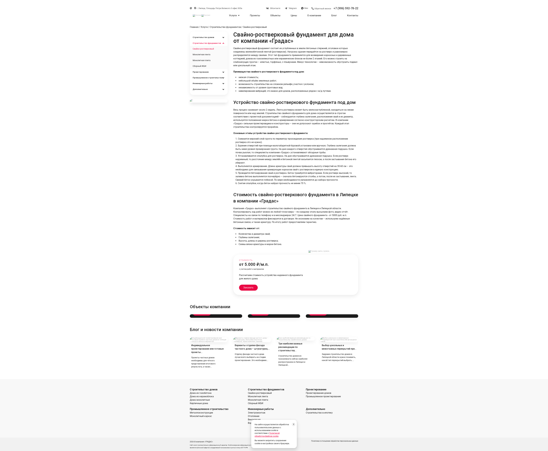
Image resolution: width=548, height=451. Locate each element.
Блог (334, 15)
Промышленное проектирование (323, 396)
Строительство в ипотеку (319, 412)
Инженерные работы (202, 83)
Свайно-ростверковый (255, 27)
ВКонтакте (275, 8)
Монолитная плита (201, 60)
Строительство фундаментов (225, 27)
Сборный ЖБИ (199, 66)
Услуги (233, 15)
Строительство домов (203, 37)
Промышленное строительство (208, 77)
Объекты (275, 15)
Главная (194, 27)
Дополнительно (200, 89)
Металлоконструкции (201, 412)
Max (306, 8)
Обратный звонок (322, 8)
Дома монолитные (200, 399)
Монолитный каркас (201, 416)
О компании (314, 15)
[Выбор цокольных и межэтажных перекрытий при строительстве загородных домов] (339, 339)
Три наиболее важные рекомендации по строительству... (290, 347)
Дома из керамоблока (202, 396)
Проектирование (201, 72)
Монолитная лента (201, 54)
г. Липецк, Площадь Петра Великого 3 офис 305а (219, 8)
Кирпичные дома (199, 403)
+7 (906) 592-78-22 (346, 8)
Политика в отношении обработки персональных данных (334, 441)
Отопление (253, 416)
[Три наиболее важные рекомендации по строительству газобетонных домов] (296, 339)
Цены (294, 15)
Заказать (248, 287)
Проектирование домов (318, 393)
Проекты (255, 15)
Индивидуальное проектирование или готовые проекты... (207, 349)
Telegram (293, 8)
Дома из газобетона (200, 393)
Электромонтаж (256, 412)
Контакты (352, 15)
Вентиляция (254, 419)
